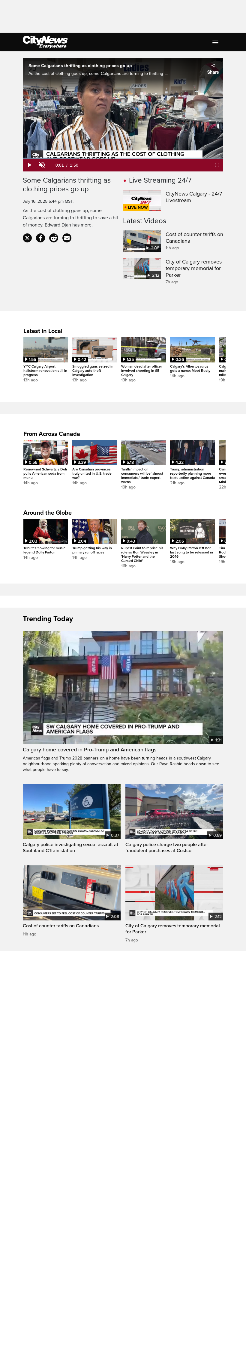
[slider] (123, 158)
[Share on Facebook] (40, 237)
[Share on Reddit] (53, 237)
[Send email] (66, 237)
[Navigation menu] (216, 42)
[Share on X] (27, 237)
